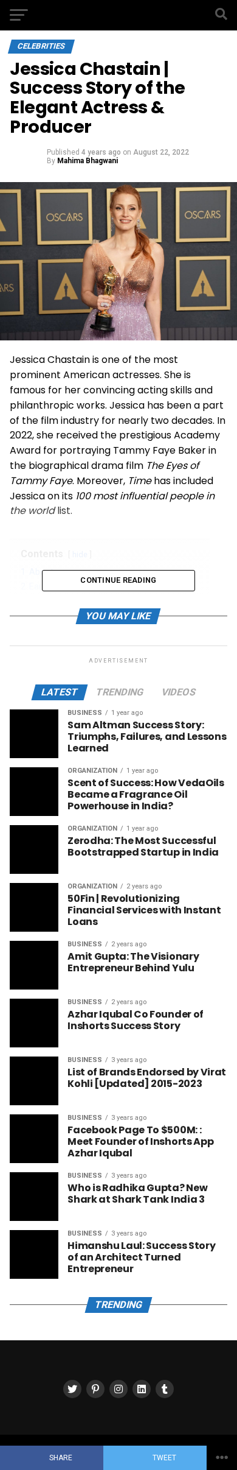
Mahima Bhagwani (87, 160)
